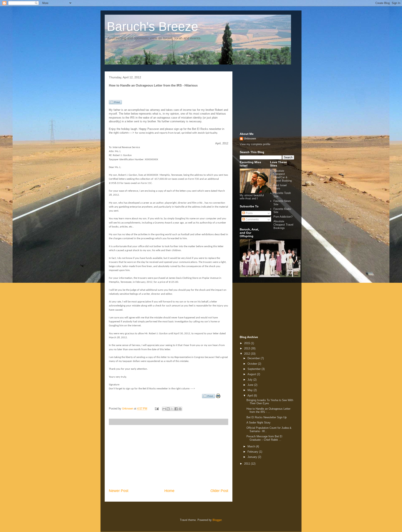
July (250, 379)
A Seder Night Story (258, 422)
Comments (252, 219)
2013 (247, 348)
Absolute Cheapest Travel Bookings (283, 224)
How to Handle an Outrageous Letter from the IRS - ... (268, 410)
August (252, 374)
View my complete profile (255, 144)
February (253, 451)
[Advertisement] (168, 456)
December (254, 358)
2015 (247, 343)
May (250, 390)
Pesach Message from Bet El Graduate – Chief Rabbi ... (264, 438)
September (254, 369)
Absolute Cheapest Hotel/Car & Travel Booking (282, 175)
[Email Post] (156, 408)
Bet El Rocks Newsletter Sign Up (266, 417)
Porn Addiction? (282, 216)
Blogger (217, 520)
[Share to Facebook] (176, 409)
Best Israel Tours (280, 187)
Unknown (128, 408)
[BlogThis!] (168, 409)
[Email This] (164, 409)
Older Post (219, 491)
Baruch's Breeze (152, 26)
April (250, 395)
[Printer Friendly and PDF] (115, 103)
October (252, 363)
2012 (247, 353)
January (252, 456)
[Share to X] (172, 409)
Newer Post (118, 491)
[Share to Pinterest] (180, 409)
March (251, 446)
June (250, 384)
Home (169, 491)
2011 (247, 463)
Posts (249, 213)
